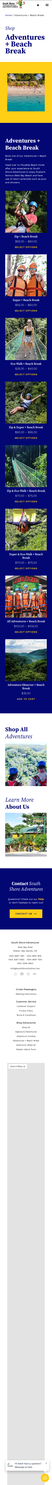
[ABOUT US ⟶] (26, 834)
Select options (26, 247)
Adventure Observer (26, 1045)
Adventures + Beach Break (26, 1040)
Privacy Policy (26, 1011)
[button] (47, 5)
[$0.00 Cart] (38, 4)
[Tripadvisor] (34, 974)
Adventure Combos (26, 1036)
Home (8, 15)
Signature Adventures (26, 1032)
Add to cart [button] (26, 699)
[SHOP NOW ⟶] (26, 764)
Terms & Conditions (26, 1015)
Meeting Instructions (26, 994)
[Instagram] (28, 974)
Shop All (26, 1027)
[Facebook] (22, 974)
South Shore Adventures (25, 942)
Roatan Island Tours (26, 1049)
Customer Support (26, 1006)
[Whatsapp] (15, 974)
